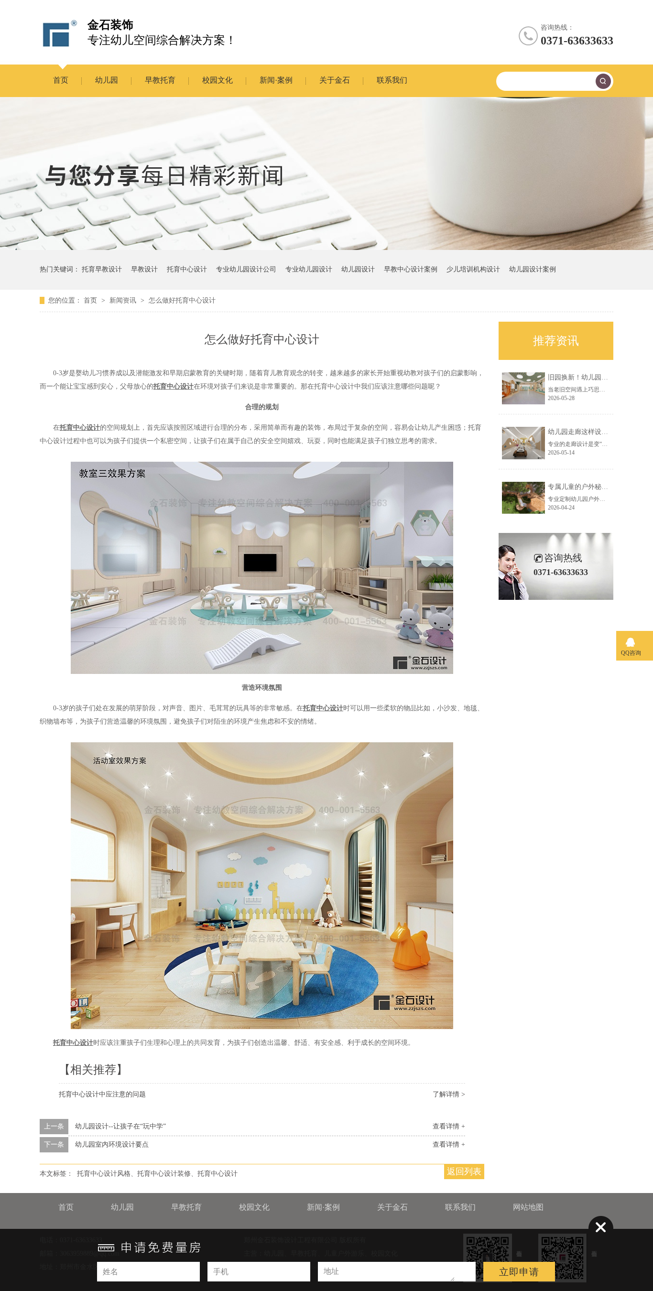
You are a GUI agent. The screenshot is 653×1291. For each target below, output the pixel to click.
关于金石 (334, 80)
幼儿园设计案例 (532, 269)
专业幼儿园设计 (308, 269)
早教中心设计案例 (410, 269)
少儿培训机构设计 (473, 269)
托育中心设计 (187, 269)
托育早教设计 (102, 269)
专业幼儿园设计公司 (246, 269)
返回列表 (464, 1171)
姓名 (110, 1272)
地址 (331, 1271)
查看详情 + (449, 1126)
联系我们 (392, 80)
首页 (60, 80)
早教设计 (144, 269)
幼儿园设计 (358, 269)
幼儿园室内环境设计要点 (112, 1144)
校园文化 (217, 80)
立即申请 (519, 1272)
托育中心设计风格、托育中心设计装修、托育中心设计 (157, 1173)
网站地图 (528, 1207)
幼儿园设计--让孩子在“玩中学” (120, 1126)
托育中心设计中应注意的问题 (102, 1094)
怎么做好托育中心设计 (182, 300)
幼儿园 (106, 80)
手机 (221, 1272)
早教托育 (160, 80)
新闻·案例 (276, 80)
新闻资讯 (123, 300)
